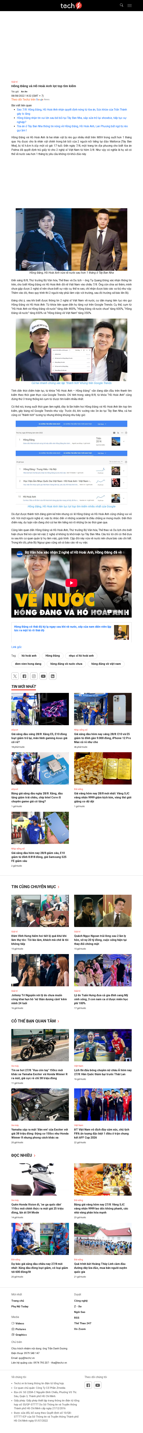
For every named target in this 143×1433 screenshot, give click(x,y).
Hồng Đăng (53, 655)
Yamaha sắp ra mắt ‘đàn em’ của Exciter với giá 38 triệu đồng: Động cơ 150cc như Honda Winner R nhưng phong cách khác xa (40, 1133)
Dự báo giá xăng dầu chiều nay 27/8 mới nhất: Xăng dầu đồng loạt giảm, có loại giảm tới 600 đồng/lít (39, 1268)
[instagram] (33, 676)
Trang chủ (17, 1300)
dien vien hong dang (28, 663)
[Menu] (129, 5)
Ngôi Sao (79, 1312)
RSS (76, 1317)
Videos (20, 1323)
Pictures (21, 1329)
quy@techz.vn (27, 1358)
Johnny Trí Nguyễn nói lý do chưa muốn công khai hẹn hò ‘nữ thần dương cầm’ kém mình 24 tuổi (39, 999)
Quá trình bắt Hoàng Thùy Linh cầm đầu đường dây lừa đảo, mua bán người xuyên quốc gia (100, 1268)
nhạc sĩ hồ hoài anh (81, 655)
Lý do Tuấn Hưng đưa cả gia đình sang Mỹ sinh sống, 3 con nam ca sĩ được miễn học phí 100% (101, 999)
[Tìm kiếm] (119, 5)
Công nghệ (81, 1300)
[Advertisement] (71, 184)
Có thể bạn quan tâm (34, 1021)
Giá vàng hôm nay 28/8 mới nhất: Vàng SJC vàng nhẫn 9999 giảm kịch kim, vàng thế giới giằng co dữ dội (102, 797)
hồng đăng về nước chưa (66, 663)
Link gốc (16, 647)
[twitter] (15, 676)
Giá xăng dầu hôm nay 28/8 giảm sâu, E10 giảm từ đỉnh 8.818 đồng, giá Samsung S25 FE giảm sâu (38, 857)
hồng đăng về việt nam (106, 663)
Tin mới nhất (23, 686)
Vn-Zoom (80, 1329)
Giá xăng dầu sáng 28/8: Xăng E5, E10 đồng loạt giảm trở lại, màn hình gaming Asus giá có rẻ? (39, 738)
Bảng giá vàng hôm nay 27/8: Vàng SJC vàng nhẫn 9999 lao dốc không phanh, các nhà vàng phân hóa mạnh (101, 1208)
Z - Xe (78, 1306)
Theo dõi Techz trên (23, 99)
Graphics (21, 1334)
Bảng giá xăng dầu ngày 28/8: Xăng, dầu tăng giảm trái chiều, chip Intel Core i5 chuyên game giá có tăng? (37, 797)
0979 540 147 (31, 1353)
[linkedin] (52, 676)
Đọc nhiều (22, 1155)
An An (24, 91)
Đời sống (78, 789)
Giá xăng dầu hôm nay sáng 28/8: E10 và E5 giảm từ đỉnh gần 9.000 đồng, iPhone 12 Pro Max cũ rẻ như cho (102, 738)
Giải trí (14, 82)
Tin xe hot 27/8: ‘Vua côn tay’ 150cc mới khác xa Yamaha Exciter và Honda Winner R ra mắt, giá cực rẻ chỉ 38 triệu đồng (39, 1074)
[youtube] (43, 676)
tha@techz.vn (59, 1362)
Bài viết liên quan (21, 105)
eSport (14, 729)
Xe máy (15, 1066)
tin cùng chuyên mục (34, 886)
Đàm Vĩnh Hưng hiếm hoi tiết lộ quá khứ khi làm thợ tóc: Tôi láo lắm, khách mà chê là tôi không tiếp (39, 940)
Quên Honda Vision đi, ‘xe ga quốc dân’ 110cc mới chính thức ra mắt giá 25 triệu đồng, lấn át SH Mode (37, 1208)
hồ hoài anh (29, 655)
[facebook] (24, 676)
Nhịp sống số (80, 729)
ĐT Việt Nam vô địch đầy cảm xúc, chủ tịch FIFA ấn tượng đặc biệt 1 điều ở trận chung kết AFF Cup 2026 (101, 1133)
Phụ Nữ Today (19, 1306)
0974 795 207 (41, 1362)
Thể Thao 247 (82, 1323)
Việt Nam (78, 1066)
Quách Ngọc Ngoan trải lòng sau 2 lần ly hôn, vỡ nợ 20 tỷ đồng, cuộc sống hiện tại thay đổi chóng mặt (100, 940)
